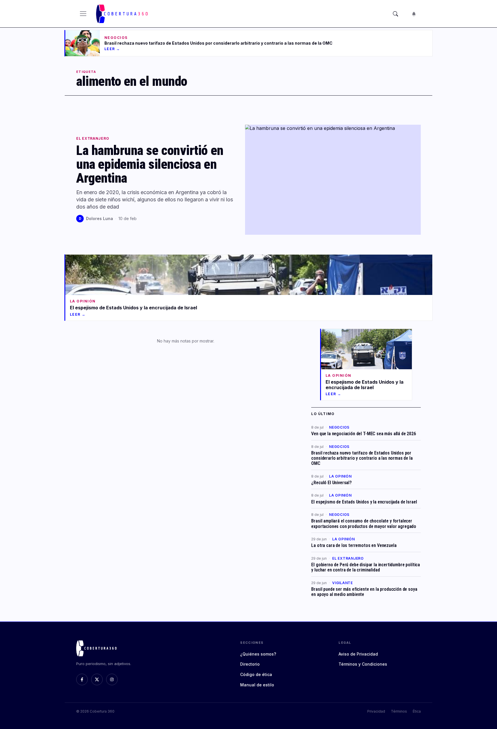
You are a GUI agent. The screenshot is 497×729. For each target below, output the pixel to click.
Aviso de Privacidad (358, 654)
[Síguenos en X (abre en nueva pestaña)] (97, 679)
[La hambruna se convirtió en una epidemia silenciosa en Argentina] (333, 180)
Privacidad (376, 711)
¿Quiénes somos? (258, 654)
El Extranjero (92, 138)
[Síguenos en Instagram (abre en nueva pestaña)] (112, 679)
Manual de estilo (257, 684)
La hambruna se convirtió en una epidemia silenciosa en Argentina (149, 164)
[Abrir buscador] (395, 14)
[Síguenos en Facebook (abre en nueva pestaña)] (82, 679)
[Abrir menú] (83, 14)
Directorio (250, 664)
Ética (417, 711)
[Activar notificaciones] (414, 14)
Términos (399, 711)
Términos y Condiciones (363, 664)
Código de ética (256, 674)
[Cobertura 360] (123, 14)
